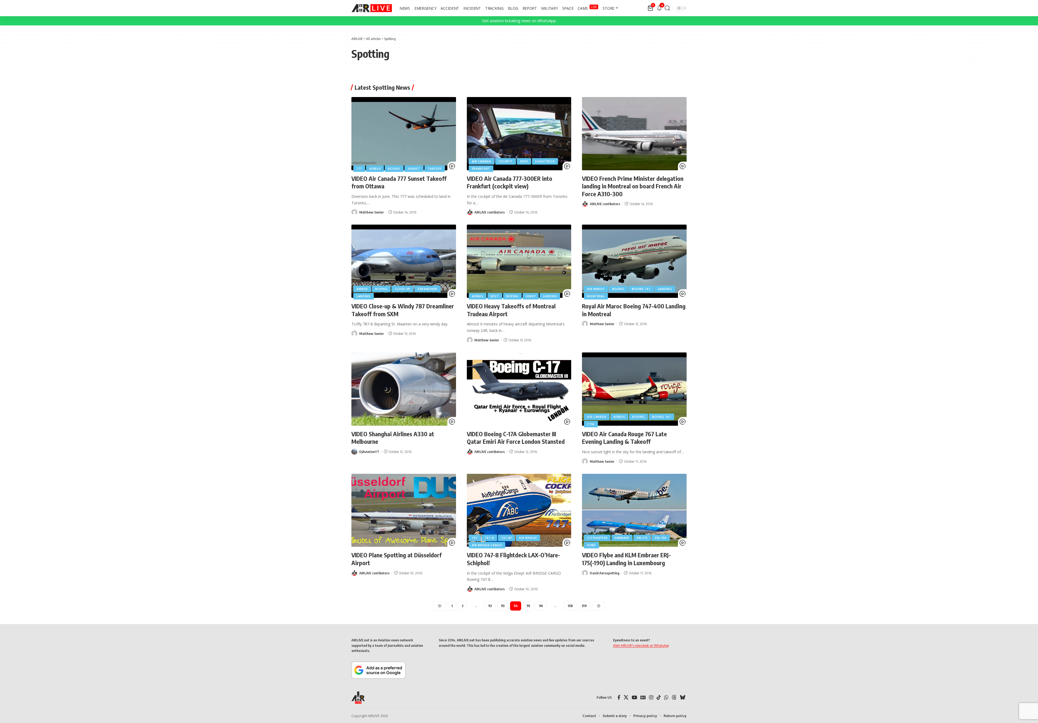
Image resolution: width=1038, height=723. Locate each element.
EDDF (524, 161)
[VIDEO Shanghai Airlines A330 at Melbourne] (403, 389)
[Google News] (643, 697)
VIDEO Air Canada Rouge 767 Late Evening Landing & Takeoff (624, 437)
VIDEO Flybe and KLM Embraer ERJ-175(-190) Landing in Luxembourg (626, 559)
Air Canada (481, 161)
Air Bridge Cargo (487, 545)
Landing (364, 296)
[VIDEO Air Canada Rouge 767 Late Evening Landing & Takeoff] (634, 389)
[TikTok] (658, 697)
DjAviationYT (369, 451)
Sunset (414, 168)
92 (490, 606)
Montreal (596, 296)
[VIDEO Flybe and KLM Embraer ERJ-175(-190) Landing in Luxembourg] (634, 510)
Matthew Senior (371, 212)
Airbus (375, 168)
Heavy (531, 296)
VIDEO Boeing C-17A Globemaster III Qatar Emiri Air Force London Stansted (516, 437)
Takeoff (435, 168)
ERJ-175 (642, 537)
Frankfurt (481, 168)
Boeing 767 (661, 416)
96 (541, 606)
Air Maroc (596, 289)
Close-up (402, 289)
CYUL (591, 424)
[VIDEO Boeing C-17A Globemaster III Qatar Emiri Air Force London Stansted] (519, 389)
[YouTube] (634, 697)
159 (584, 606)
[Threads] (674, 697)
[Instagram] (651, 697)
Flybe (591, 545)
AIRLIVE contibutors (489, 212)
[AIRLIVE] (371, 8)
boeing (394, 168)
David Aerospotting (604, 573)
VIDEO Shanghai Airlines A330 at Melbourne (392, 437)
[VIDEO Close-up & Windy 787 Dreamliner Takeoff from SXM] (403, 261)
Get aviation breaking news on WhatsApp (519, 20)
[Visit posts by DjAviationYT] (354, 452)
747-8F (506, 537)
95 (528, 606)
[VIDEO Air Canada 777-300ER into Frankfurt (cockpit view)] (519, 133)
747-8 (489, 537)
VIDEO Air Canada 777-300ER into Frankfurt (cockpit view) (509, 182)
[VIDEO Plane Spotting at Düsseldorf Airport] (403, 510)
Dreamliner (427, 289)
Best (495, 296)
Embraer (622, 537)
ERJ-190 (661, 537)
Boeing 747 (641, 289)
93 (503, 606)
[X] (626, 697)
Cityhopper (597, 537)
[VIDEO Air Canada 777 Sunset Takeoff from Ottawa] (403, 133)
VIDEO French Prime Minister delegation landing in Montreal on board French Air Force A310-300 (632, 186)
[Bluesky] (682, 697)
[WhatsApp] (666, 697)
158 (570, 606)
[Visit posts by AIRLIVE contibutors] (470, 212)
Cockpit (505, 161)
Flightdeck (545, 161)
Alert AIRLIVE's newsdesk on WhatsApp (641, 645)
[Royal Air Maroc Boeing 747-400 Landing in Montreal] (634, 261)
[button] (667, 8)
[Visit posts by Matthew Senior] (354, 212)
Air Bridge (528, 537)
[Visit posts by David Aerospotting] (585, 573)
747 (475, 537)
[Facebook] (619, 697)
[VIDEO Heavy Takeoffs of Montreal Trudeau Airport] (519, 261)
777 (359, 168)
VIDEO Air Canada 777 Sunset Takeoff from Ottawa (399, 182)
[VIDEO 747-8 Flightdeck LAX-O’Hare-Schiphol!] (519, 510)
